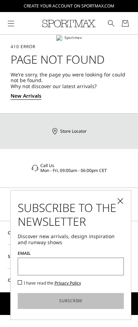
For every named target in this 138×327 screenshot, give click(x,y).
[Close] (120, 201)
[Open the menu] (11, 23)
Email (24, 253)
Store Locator (73, 131)
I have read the (52, 283)
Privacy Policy (67, 283)
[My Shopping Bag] (125, 23)
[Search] (111, 23)
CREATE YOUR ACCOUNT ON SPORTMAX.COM (69, 6)
